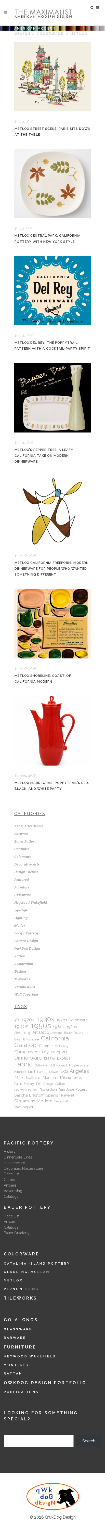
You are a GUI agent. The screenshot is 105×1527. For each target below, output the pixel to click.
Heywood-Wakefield (30, 902)
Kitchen (20, 1072)
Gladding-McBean (27, 1272)
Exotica (64, 1058)
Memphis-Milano (57, 1078)
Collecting (61, 1046)
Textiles (20, 971)
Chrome (46, 1046)
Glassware (22, 895)
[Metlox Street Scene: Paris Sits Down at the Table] (52, 76)
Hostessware (78, 1065)
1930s (45, 1019)
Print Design (44, 1084)
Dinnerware (28, 1058)
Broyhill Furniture (26, 1039)
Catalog (25, 1045)
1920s (27, 1020)
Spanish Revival (60, 1095)
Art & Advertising (28, 826)
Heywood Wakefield (30, 1356)
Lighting (21, 917)
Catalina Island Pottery (37, 1263)
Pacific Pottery (26, 933)
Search (10, 1431)
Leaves (53, 1071)
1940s (21, 1026)
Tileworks (22, 979)
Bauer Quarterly (17, 1233)
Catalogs (11, 1196)
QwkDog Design (27, 948)
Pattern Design (26, 940)
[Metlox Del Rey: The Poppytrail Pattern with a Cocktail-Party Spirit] (52, 291)
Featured (21, 879)
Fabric (23, 1064)
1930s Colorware (72, 1019)
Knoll (31, 1072)
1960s (58, 1026)
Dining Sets (59, 1052)
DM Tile (49, 1058)
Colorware (49, 33)
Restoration (23, 963)
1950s (41, 1025)
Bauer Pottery (25, 841)
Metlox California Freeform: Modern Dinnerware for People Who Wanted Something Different (52, 568)
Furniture (22, 887)
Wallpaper (23, 1106)
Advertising (22, 1033)
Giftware (41, 1065)
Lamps (42, 1072)
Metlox (19, 925)
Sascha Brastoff (29, 1095)
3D (16, 1020)
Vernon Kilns (24, 986)
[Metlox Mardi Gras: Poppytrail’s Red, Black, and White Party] (52, 731)
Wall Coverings (26, 994)
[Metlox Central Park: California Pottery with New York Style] (52, 184)
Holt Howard (58, 1065)
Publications (21, 1392)
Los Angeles (74, 1071)
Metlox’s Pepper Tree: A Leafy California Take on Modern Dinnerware (44, 455)
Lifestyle (21, 910)
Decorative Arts (27, 864)
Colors (9, 1180)
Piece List (11, 1174)
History (10, 1152)
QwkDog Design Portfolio (45, 1382)
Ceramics (21, 849)
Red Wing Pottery (25, 1089)
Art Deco (40, 1032)
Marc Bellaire (27, 1077)
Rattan (19, 956)
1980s (72, 1027)
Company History (31, 1051)
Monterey (16, 1365)
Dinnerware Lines (18, 1157)
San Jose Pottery (73, 1089)
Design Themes (26, 872)
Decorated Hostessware (23, 1168)
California (55, 1038)
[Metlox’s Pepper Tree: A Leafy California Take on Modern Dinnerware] (52, 397)
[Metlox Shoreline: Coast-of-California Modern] (52, 623)
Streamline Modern (33, 1100)
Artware (56, 1032)
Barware (21, 833)
